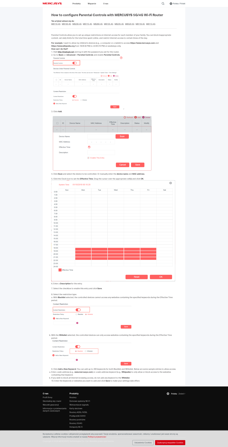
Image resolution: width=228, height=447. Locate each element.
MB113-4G (150, 24)
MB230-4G (77, 24)
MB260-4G (98, 24)
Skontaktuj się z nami (52, 401)
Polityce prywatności (97, 436)
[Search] (163, 3)
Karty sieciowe (75, 408)
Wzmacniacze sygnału (79, 405)
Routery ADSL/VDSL (78, 412)
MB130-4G (66, 24)
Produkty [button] (76, 3)
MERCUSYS (52, 3)
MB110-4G (55, 24)
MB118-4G (140, 24)
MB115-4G (87, 24)
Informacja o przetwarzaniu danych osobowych (54, 409)
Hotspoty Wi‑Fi (76, 427)
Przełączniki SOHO (77, 416)
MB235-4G (119, 24)
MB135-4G (108, 24)
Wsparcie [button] (92, 3)
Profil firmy (47, 397)
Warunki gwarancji (51, 405)
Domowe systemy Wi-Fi (79, 401)
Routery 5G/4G (75, 423)
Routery (72, 397)
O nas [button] (105, 3)
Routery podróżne (77, 419)
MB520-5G (129, 24)
